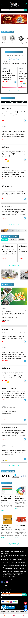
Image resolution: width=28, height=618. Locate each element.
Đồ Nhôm (4, 42)
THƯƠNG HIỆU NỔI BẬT (8, 471)
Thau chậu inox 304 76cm (7, 246)
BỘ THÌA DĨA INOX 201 (6, 108)
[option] (14, 19)
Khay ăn (3, 101)
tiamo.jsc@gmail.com (11, 579)
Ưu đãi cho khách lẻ (20, 525)
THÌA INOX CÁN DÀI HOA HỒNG (8, 407)
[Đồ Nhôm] (4, 38)
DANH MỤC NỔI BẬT (7, 31)
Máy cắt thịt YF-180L (6, 368)
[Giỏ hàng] (25, 4)
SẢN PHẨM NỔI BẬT (7, 284)
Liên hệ (3, 139)
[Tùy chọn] (25, 120)
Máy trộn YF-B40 (5, 147)
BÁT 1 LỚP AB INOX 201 (7, 206)
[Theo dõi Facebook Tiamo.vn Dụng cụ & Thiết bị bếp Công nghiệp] (2, 582)
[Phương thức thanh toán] (9, 601)
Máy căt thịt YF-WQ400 (7, 349)
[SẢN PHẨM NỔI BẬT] (14, 296)
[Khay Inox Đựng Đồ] (21, 38)
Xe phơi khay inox (5, 167)
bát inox (19, 101)
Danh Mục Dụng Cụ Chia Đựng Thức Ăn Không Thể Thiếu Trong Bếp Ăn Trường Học (6, 498)
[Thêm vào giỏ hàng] (15, 82)
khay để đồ (9, 101)
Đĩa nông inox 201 (23, 246)
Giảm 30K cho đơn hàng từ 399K (18, 63)
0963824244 (12, 576)
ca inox (14, 101)
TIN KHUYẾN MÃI (6, 483)
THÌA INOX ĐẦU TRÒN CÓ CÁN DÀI (9, 388)
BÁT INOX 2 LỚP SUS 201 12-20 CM (9, 427)
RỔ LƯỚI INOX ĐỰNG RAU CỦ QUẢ (9, 128)
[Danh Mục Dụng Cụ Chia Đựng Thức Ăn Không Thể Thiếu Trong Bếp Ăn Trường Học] (7, 490)
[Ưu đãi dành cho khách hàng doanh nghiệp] (7, 519)
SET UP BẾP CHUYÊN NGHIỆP (10, 236)
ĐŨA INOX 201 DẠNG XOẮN (7, 447)
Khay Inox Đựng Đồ (21, 43)
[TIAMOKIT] (14, 230)
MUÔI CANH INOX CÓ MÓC (7, 329)
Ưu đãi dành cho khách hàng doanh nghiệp (6, 526)
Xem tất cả (13, 90)
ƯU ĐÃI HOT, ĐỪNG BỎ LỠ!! (14, 52)
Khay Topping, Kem (13, 43)
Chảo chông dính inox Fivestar (8, 186)
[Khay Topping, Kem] (12, 38)
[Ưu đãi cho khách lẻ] (21, 519)
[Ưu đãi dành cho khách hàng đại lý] (21, 490)
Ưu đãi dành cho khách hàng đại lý (19, 497)
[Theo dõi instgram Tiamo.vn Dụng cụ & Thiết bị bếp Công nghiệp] (7, 582)
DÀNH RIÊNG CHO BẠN (8, 98)
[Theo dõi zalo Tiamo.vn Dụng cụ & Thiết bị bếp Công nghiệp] (4, 582)
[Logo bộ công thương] (8, 607)
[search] (25, 10)
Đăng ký (24, 594)
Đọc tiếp (2, 510)
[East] (5, 475)
